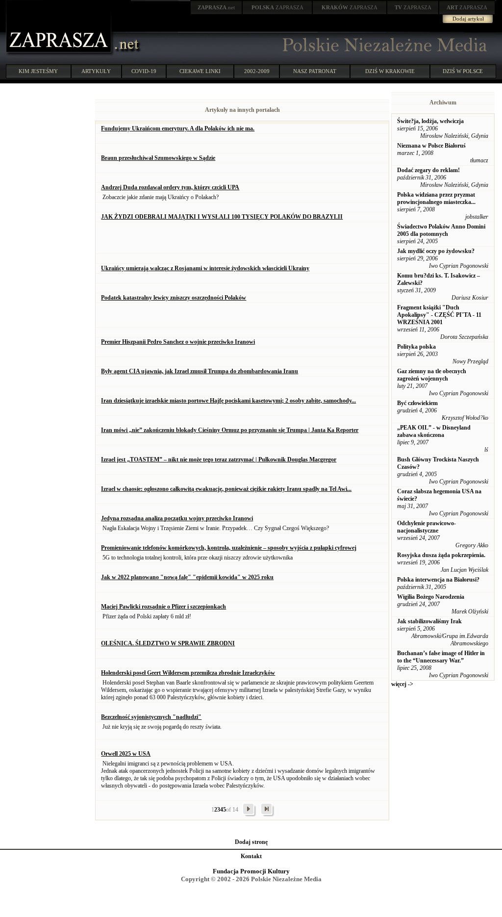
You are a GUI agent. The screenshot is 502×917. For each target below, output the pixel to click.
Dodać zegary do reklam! (428, 170)
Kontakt (251, 856)
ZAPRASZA (277, 7)
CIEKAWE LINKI (200, 71)
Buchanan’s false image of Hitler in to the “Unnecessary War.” (441, 657)
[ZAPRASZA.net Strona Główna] (60, 54)
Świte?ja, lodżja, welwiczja (430, 121)
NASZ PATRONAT (314, 71)
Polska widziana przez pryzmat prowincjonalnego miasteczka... (436, 198)
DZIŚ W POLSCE (463, 71)
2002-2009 (257, 71)
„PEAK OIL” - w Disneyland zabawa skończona (434, 431)
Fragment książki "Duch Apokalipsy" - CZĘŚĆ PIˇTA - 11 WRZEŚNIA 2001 (439, 315)
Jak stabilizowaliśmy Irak (429, 621)
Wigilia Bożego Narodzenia (430, 596)
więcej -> (402, 684)
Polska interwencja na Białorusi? (438, 579)
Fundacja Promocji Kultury (251, 871)
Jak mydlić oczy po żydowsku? (436, 251)
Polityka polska (416, 346)
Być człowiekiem (417, 403)
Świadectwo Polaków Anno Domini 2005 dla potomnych (441, 230)
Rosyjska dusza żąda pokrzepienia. (441, 555)
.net (216, 7)
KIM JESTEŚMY (38, 71)
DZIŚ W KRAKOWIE (390, 71)
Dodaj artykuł (468, 19)
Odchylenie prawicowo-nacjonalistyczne (426, 527)
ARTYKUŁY (96, 71)
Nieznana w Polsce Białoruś (431, 145)
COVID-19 (143, 71)
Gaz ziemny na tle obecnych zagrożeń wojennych (431, 375)
